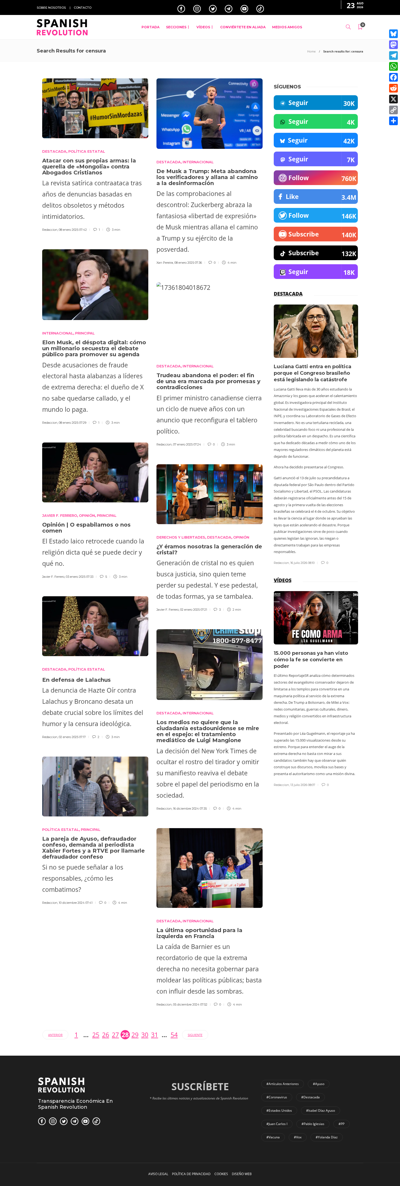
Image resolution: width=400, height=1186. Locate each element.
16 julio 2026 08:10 (302, 563)
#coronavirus (276, 1097)
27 (115, 1034)
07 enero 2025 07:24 (187, 444)
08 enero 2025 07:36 (188, 263)
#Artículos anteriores (282, 1083)
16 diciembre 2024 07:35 (190, 808)
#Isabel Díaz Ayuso (320, 1110)
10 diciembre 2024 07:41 (76, 903)
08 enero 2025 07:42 (73, 230)
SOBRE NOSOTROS (51, 8)
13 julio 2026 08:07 (302, 785)
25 (95, 1034)
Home (311, 51)
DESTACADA (54, 151)
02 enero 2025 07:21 (193, 610)
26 (105, 1034)
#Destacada (310, 1097)
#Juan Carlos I (276, 1124)
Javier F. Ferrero (59, 515)
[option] (316, 435)
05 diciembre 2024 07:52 (190, 1004)
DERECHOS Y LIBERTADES (180, 537)
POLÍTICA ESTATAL (86, 151)
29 (135, 1034)
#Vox (297, 1137)
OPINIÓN (87, 515)
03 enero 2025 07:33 (79, 577)
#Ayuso (318, 1083)
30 (144, 1034)
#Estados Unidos (279, 1110)
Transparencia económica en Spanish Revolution (75, 1104)
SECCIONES (176, 27)
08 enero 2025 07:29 (72, 423)
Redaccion (49, 230)
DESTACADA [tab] (288, 293)
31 (154, 1034)
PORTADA (150, 27)
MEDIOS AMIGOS (287, 27)
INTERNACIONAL (198, 162)
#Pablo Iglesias (312, 1124)
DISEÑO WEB (242, 1174)
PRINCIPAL (85, 333)
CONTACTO (82, 8)
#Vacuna (273, 1137)
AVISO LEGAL (158, 1174)
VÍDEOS (203, 27)
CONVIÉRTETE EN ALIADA (243, 27)
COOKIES (221, 1174)
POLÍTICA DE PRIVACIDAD (191, 1174)
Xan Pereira (164, 263)
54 (174, 1034)
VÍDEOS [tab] (282, 580)
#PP (341, 1124)
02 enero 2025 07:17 (72, 737)
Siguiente (195, 1035)
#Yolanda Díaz (327, 1137)
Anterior (55, 1035)
